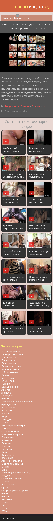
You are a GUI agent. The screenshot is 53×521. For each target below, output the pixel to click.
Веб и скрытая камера (13, 425)
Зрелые (25, 106)
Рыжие (5, 502)
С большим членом (11, 478)
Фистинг (5, 496)
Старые (36, 106)
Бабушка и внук (9, 371)
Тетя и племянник (10, 351)
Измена (5, 428)
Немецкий (7, 395)
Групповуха (7, 437)
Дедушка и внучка (11, 366)
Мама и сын (7, 377)
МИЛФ (5, 422)
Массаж (5, 466)
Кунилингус (7, 454)
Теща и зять (12, 106)
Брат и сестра (8, 357)
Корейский (7, 457)
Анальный (6, 410)
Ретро (4, 416)
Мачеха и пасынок (11, 368)
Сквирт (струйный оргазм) (15, 490)
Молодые (6, 419)
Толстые (6, 445)
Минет (5, 469)
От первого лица (10, 431)
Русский (5, 383)
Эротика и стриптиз (11, 460)
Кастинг (5, 481)
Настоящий (7, 484)
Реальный (6, 499)
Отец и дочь (8, 380)
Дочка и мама (8, 363)
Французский (8, 404)
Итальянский (8, 407)
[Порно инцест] (29, 7)
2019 (4, 508)
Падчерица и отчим (12, 354)
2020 (4, 511)
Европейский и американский (17, 401)
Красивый (6, 440)
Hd (43, 106)
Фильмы (5, 398)
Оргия (4, 451)
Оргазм (5, 487)
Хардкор (5, 475)
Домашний (7, 448)
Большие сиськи (10, 386)
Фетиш (5, 493)
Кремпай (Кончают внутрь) (15, 472)
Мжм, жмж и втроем (12, 434)
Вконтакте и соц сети (12, 463)
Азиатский (6, 389)
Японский (6, 392)
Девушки (6, 442)
